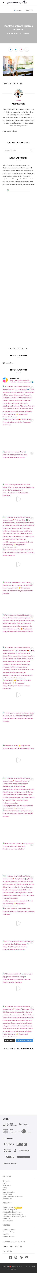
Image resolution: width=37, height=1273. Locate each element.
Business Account (9, 1236)
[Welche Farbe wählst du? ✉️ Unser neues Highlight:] (18, 988)
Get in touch (7, 1185)
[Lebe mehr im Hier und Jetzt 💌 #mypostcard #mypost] (18, 466)
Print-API (6, 1234)
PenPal (5, 1183)
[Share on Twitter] (16, 49)
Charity (5, 1188)
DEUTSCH (29, 10)
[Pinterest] (21, 49)
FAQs (4, 1190)
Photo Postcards (12, 1207)
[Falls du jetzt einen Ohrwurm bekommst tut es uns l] (18, 956)
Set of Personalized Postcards (13, 1214)
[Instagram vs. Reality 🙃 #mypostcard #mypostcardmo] (18, 760)
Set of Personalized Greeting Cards (14, 1216)
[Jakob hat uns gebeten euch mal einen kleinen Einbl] (18, 499)
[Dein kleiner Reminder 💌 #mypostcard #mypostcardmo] (18, 825)
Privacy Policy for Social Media (13, 1196)
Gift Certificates (8, 1221)
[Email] (27, 49)
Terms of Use (7, 1199)
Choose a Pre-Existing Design (12, 1212)
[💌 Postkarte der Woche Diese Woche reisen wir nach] (18, 401)
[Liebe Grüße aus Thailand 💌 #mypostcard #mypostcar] (18, 858)
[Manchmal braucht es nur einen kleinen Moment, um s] (18, 597)
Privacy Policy (7, 1194)
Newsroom (6, 1181)
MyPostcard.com (12, 1269)
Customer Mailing (8, 1232)
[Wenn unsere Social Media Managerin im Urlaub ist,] (18, 629)
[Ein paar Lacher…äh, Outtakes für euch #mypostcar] (18, 923)
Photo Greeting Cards (10, 1210)
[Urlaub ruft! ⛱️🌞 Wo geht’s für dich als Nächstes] (18, 695)
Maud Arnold (13, 34)
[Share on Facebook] (10, 49)
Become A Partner (9, 1230)
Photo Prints (7, 1218)
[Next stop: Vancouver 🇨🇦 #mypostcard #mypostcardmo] (18, 434)
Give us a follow (9, 363)
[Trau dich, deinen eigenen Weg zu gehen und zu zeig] (18, 727)
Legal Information (8, 1192)
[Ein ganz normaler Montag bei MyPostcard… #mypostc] (18, 564)
